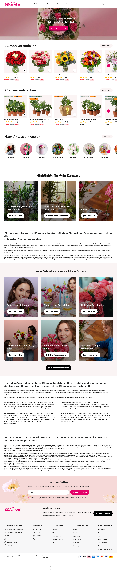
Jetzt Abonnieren (80, 492)
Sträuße (35, 4)
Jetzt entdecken (106, 45)
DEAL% (82, 4)
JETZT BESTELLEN (58, 28)
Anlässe (66, 4)
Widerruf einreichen (58, 568)
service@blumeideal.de (50, 515)
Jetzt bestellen (89, 216)
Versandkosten (45, 555)
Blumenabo (74, 4)
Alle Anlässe (107, 136)
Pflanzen (59, 4)
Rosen (53, 4)
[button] (8, 77)
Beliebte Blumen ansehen (56, 355)
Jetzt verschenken (90, 355)
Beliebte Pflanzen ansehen (57, 216)
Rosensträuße (44, 4)
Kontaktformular (103, 513)
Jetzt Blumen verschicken (58, 368)
